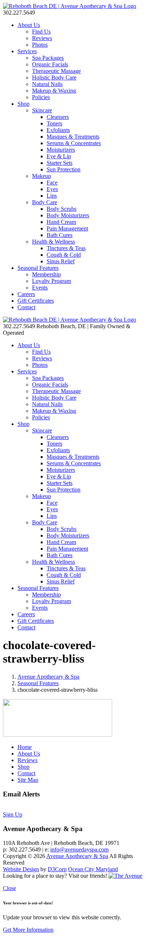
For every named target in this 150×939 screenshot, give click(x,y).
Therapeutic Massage (56, 71)
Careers (26, 294)
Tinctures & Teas (66, 248)
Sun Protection (63, 169)
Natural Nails (47, 84)
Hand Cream (61, 222)
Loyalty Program (51, 281)
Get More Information (28, 930)
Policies (41, 97)
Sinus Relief (61, 261)
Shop (23, 104)
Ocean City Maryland (93, 869)
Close (9, 888)
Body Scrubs (61, 209)
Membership (46, 274)
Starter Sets (59, 163)
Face (52, 182)
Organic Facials (50, 64)
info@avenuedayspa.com (79, 849)
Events (40, 287)
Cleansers (58, 117)
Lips (52, 196)
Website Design (21, 869)
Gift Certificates (35, 301)
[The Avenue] (125, 876)
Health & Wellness (53, 241)
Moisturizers (61, 150)
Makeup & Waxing (54, 91)
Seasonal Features (38, 268)
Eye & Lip (59, 156)
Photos (40, 45)
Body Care (44, 202)
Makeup (41, 176)
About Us (28, 25)
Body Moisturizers (68, 215)
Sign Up (12, 814)
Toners (54, 123)
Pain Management (67, 228)
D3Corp (57, 869)
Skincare (42, 110)
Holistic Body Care (54, 77)
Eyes (52, 189)
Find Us (41, 31)
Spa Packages (48, 58)
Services (27, 51)
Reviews (42, 38)
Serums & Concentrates (74, 143)
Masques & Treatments (73, 136)
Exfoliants (58, 130)
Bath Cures (59, 235)
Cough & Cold (64, 255)
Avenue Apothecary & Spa (48, 677)
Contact (26, 307)
